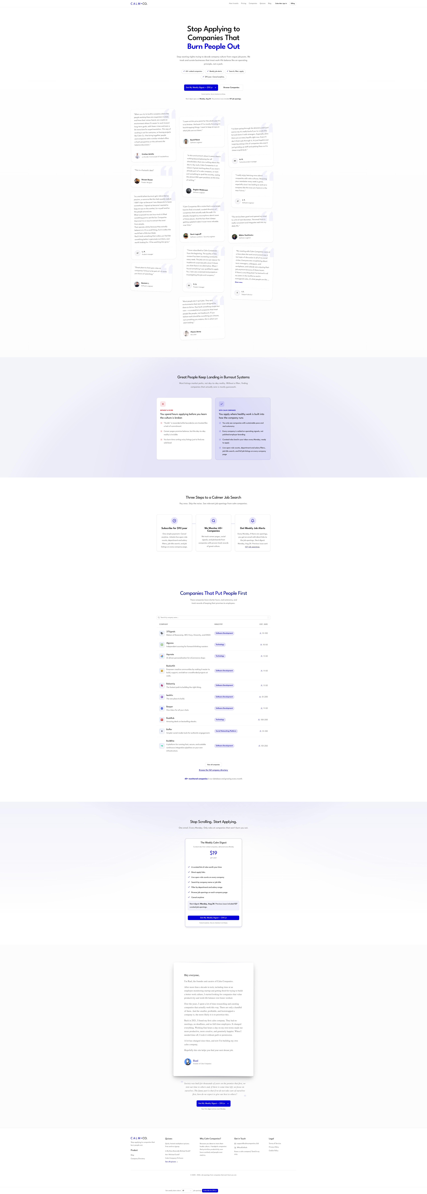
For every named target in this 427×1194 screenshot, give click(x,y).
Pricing (243, 3)
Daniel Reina (195, 140)
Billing (293, 3)
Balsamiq (170, 684)
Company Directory (138, 1159)
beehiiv (169, 695)
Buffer (169, 730)
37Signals (170, 632)
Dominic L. (145, 283)
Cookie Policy (273, 1151)
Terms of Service (275, 1143)
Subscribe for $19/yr (210, 1190)
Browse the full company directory (213, 770)
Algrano (170, 643)
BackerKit (170, 666)
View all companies (213, 764)
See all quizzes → (171, 1162)
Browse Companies (231, 87)
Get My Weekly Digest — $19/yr (199, 87)
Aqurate (170, 654)
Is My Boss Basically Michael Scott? (177, 1151)
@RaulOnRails (242, 1147)
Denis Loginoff (195, 234)
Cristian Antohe (148, 154)
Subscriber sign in (281, 3)
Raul (195, 1060)
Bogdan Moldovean (200, 190)
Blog (269, 3)
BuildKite (170, 741)
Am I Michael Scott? (172, 1155)
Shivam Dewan (147, 180)
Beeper (169, 707)
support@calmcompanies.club (248, 1143)
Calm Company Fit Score (174, 1158)
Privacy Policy (274, 1147)
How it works (233, 3)
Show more (238, 282)
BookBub (170, 718)
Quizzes (262, 3)
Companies (253, 3)
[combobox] (187, 1191)
